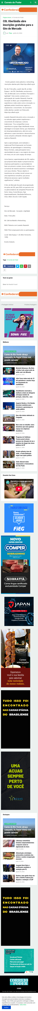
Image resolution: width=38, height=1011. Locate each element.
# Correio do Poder (18, 17)
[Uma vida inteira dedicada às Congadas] (9, 418)
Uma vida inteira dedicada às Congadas (25, 416)
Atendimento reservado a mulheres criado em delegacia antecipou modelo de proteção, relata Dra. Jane (25, 394)
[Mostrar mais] (4, 270)
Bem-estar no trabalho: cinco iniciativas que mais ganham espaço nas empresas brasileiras (25, 428)
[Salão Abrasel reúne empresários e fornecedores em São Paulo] (9, 464)
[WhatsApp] (21, 266)
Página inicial (7, 17)
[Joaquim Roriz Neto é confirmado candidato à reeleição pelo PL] (9, 868)
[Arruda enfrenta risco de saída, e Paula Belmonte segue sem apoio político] (9, 454)
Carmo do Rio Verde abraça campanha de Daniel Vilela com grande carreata (17, 357)
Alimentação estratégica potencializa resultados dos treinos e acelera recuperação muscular (25, 856)
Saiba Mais (22, 1004)
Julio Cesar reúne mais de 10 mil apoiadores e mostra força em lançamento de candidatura (25, 381)
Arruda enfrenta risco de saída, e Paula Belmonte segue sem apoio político (24, 453)
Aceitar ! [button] (6, 1007)
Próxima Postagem (30, 304)
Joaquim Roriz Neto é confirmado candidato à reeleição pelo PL (23, 867)
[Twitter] (17, 266)
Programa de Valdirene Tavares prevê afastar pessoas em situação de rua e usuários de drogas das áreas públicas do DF (25, 441)
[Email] (29, 266)
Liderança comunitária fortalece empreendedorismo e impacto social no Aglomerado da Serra (25, 844)
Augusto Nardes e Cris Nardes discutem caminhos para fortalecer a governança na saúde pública (25, 406)
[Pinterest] (25, 266)
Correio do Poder (12, 2)
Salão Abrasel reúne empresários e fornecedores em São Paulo (25, 464)
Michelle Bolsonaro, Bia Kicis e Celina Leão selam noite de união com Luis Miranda (25, 370)
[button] (2, 2)
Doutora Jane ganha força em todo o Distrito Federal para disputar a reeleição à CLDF (25, 878)
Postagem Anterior (7, 304)
